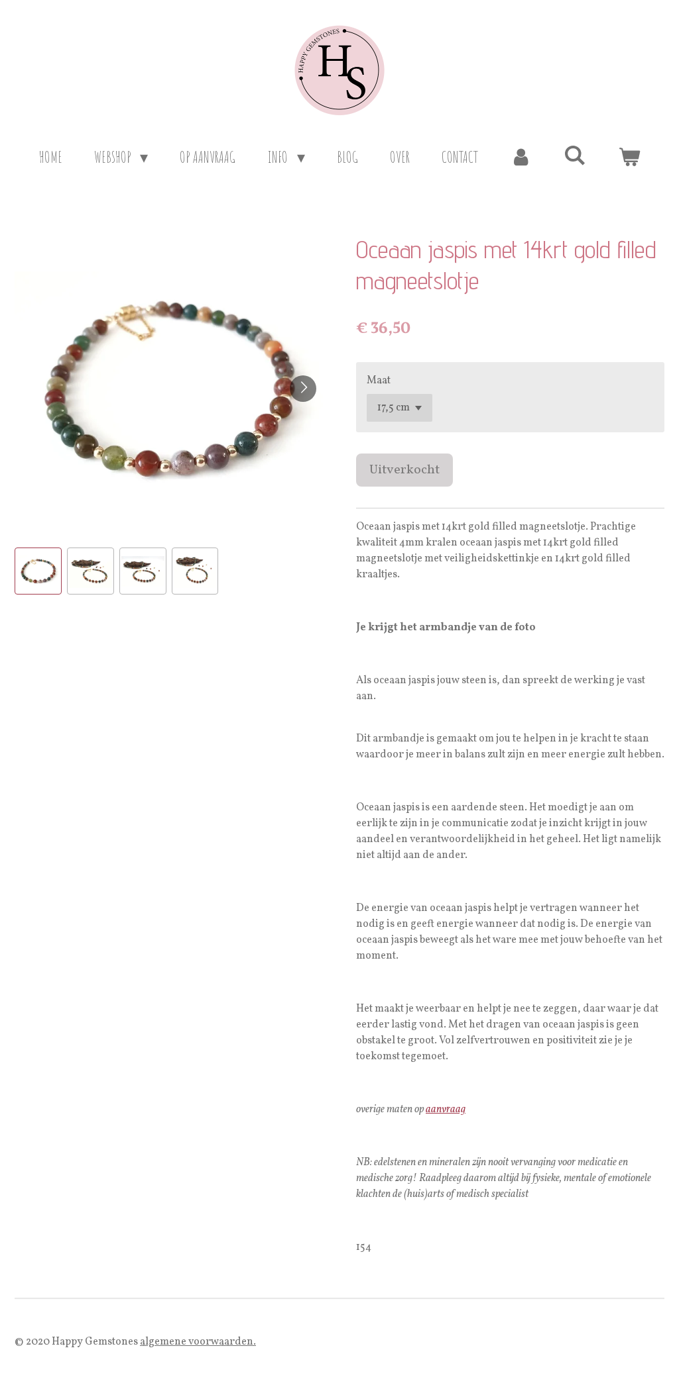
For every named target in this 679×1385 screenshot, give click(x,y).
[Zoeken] (575, 154)
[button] (38, 571)
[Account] (521, 156)
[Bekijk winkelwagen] (629, 156)
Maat (379, 380)
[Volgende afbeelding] (303, 388)
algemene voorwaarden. (198, 1342)
